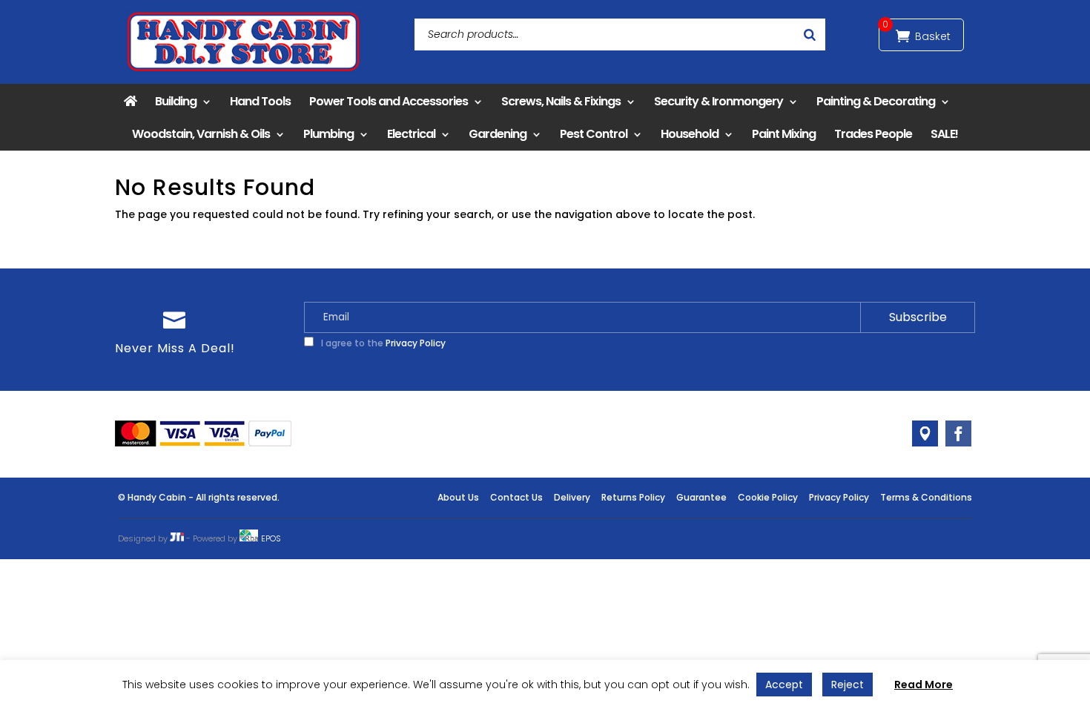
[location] (925, 433)
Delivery (572, 497)
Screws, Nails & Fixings (561, 101)
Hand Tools (260, 101)
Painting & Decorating (875, 101)
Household (690, 133)
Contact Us (516, 497)
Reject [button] (847, 684)
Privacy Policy (416, 343)
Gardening (497, 133)
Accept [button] (784, 684)
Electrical (411, 133)
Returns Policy (633, 497)
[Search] (810, 34)
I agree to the (382, 343)
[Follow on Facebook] (958, 433)
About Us (458, 497)
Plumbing (328, 133)
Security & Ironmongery (718, 101)
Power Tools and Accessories (388, 101)
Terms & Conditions (926, 497)
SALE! (944, 133)
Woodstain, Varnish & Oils (201, 133)
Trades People (873, 133)
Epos (271, 538)
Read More (923, 684)
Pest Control (593, 133)
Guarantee (701, 497)
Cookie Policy (768, 497)
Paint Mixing (784, 133)
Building (175, 101)
